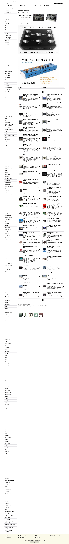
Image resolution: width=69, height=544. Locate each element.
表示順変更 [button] (44, 87)
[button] (56, 3)
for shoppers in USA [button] (34, 542)
